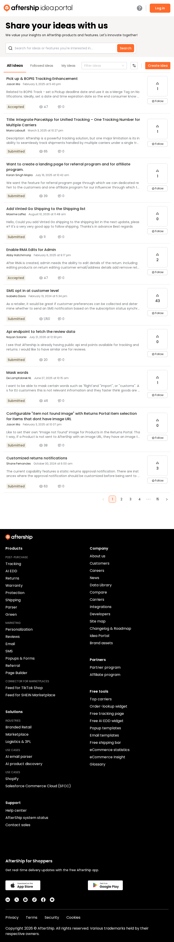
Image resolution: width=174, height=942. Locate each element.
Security (52, 917)
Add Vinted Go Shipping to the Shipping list (45, 208)
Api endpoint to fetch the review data (40, 331)
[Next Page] (166, 499)
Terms (31, 917)
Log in (160, 8)
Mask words (17, 372)
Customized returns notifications (36, 458)
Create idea (158, 65)
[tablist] (87, 65)
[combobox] (84, 65)
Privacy (12, 917)
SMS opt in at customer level (32, 290)
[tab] (15, 65)
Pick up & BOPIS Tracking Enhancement (42, 78)
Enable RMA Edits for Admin (31, 249)
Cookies (73, 917)
